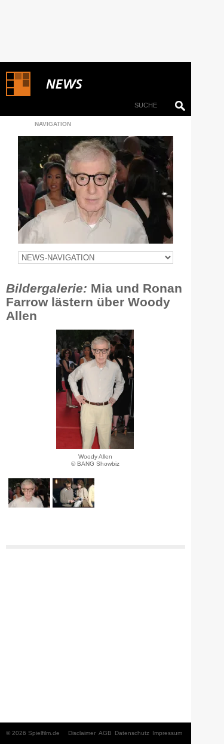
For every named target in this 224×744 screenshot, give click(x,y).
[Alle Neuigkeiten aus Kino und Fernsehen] (107, 84)
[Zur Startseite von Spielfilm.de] (18, 93)
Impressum (167, 733)
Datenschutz (132, 733)
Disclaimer (82, 733)
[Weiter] (95, 389)
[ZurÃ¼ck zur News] (95, 190)
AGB (105, 733)
